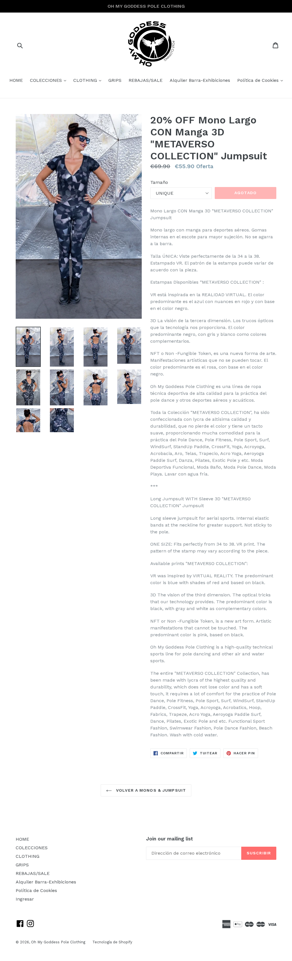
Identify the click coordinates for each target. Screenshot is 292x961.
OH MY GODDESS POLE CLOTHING (146, 6)
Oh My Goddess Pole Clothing (58, 942)
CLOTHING (88, 80)
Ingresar (25, 899)
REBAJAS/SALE (146, 80)
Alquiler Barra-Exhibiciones (200, 80)
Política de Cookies (261, 80)
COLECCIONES (49, 80)
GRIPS (114, 80)
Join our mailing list (169, 839)
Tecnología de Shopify (112, 942)
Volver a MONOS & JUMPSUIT (150, 790)
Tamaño (159, 182)
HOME (16, 80)
